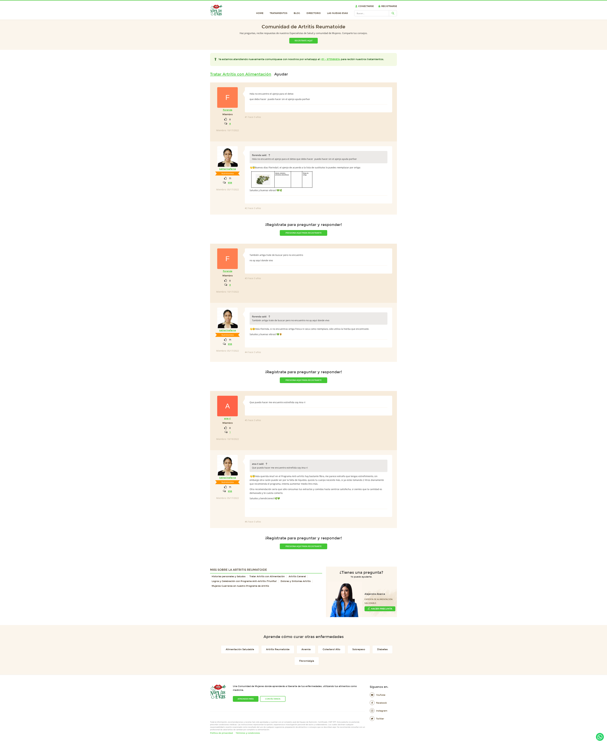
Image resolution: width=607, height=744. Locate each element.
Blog (297, 13)
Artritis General (297, 576)
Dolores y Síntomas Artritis (296, 581)
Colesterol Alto (331, 649)
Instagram (381, 711)
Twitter (380, 718)
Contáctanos (272, 699)
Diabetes (382, 649)
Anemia (306, 649)
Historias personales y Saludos (228, 576)
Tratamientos (278, 13)
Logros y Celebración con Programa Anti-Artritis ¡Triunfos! (244, 581)
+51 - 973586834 (330, 59)
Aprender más (246, 699)
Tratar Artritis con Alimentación (240, 74)
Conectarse (366, 6)
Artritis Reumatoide (277, 649)
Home (259, 13)
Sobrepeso (358, 649)
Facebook (381, 703)
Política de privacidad (221, 733)
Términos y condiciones (248, 733)
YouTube (380, 695)
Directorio (314, 13)
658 (230, 182)
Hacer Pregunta (381, 608)
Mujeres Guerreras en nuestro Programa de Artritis (240, 586)
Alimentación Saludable (240, 649)
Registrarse (389, 6)
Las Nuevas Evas (337, 13)
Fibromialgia (306, 661)
